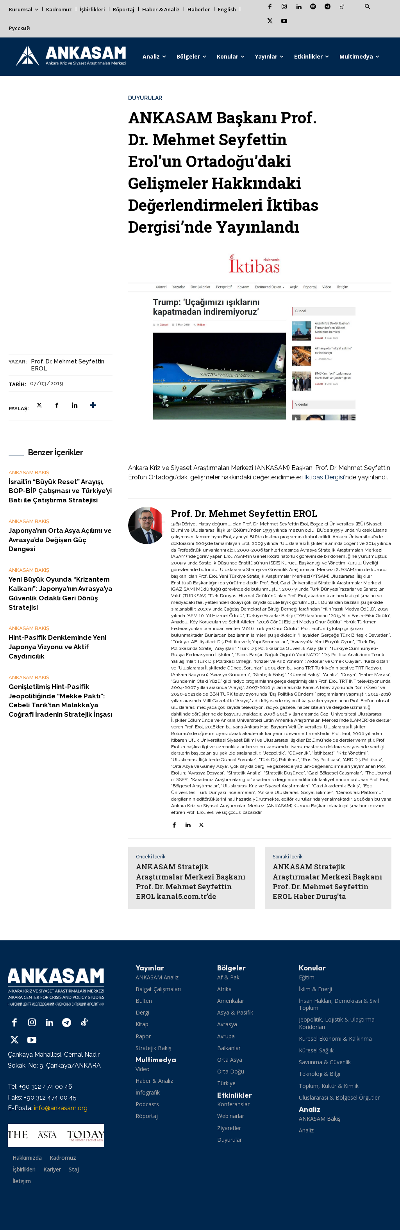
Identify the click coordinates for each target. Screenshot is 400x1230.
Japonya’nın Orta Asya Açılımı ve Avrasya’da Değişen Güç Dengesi (60, 540)
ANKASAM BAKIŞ (29, 472)
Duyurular (145, 98)
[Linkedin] (298, 7)
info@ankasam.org (61, 1108)
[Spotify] (313, 7)
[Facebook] (269, 7)
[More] (93, 405)
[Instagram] (284, 7)
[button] (367, 7)
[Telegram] (327, 7)
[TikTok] (342, 7)
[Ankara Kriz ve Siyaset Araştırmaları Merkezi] (70, 56)
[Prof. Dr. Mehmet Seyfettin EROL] (149, 669)
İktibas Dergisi (324, 477)
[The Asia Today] (56, 1135)
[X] (269, 21)
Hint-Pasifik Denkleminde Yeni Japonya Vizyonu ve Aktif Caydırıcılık (57, 647)
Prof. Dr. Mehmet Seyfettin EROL (67, 365)
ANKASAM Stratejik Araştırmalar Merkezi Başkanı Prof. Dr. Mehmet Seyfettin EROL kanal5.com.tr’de (191, 881)
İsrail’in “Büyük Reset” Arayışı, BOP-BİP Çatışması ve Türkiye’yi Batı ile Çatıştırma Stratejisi (60, 491)
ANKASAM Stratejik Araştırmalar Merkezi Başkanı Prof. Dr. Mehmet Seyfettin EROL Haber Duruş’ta (327, 881)
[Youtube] (284, 21)
